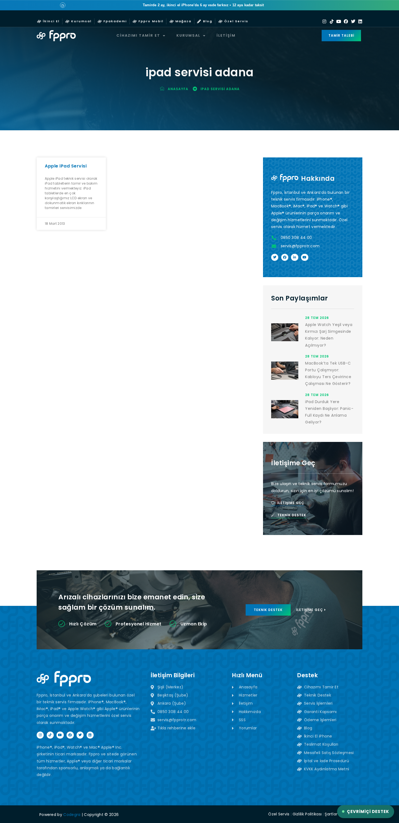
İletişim (226, 35)
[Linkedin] (360, 21)
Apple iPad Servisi (66, 166)
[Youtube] (339, 21)
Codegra (71, 814)
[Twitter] (353, 21)
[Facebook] (346, 21)
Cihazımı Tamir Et (138, 35)
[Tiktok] (332, 21)
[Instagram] (324, 21)
